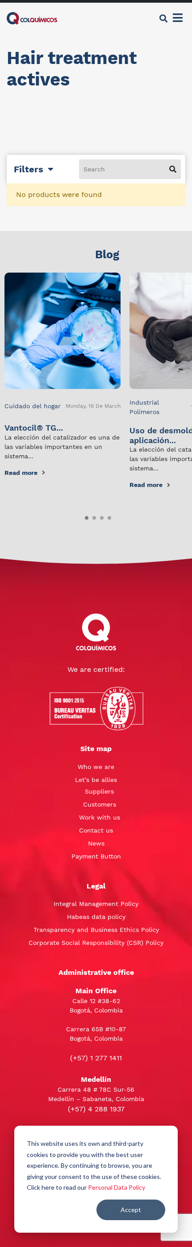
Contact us (96, 830)
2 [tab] (92, 516)
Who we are (96, 766)
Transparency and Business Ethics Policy (96, 929)
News (96, 843)
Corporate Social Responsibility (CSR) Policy (96, 942)
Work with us (99, 817)
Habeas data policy (96, 916)
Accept (131, 1209)
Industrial (144, 402)
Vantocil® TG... (33, 427)
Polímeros (144, 411)
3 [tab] (100, 516)
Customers (99, 804)
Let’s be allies (96, 779)
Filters (28, 169)
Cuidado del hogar (32, 406)
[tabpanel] (62, 375)
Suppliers (99, 791)
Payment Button (96, 856)
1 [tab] (85, 516)
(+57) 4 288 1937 (96, 1109)
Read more (21, 472)
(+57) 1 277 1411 (96, 1058)
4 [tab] (107, 516)
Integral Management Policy (96, 903)
